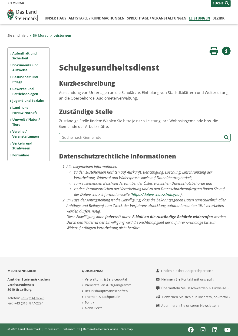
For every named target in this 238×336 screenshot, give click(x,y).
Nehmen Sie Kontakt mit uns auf (187, 279)
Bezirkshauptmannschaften (106, 291)
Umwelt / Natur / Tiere (26, 122)
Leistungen (199, 18)
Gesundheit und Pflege (25, 79)
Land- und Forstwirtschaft (24, 110)
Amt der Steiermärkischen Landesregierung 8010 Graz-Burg (28, 284)
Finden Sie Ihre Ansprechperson (186, 270)
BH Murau (41, 35)
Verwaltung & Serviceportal (106, 279)
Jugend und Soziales (28, 100)
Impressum (52, 329)
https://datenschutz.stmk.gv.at (156, 194)
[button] (221, 3)
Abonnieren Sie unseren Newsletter (189, 305)
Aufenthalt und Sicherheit (24, 56)
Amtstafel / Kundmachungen (97, 18)
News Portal (94, 308)
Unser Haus (55, 18)
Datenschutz (71, 329)
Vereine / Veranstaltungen (25, 134)
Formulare (20, 155)
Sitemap (127, 329)
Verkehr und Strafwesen (22, 146)
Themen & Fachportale (102, 296)
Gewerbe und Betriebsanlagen (25, 91)
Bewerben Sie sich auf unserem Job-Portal (195, 297)
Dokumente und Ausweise (25, 67)
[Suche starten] (226, 137)
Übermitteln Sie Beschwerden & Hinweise (194, 288)
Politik (89, 302)
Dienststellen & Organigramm (108, 285)
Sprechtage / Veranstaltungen (156, 18)
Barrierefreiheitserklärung (100, 329)
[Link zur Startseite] (22, 14)
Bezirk (218, 18)
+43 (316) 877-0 (32, 298)
